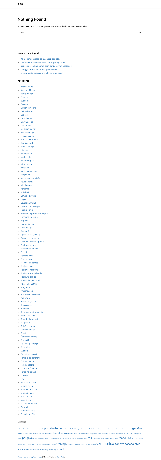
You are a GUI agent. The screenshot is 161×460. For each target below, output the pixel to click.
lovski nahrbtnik (79, 433)
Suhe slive (25, 347)
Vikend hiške (27, 386)
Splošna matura (28, 326)
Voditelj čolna (27, 393)
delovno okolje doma (33, 429)
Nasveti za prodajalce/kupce (34, 213)
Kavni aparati (27, 181)
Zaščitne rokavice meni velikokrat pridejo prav (43, 62)
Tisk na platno (27, 365)
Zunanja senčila (28, 414)
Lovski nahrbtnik (28, 203)
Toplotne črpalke (29, 368)
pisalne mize (45, 438)
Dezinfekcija (26, 118)
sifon (19, 444)
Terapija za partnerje (30, 358)
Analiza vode (27, 86)
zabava (119, 444)
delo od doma (22, 429)
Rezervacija (26, 305)
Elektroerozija (27, 132)
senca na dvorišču (137, 438)
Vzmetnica (26, 400)
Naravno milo (27, 210)
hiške (26, 433)
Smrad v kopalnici (29, 319)
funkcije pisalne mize (111, 429)
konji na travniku (47, 433)
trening (61, 444)
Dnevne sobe (27, 122)
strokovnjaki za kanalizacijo (42, 444)
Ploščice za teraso (29, 262)
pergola (27, 438)
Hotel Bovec (26, 153)
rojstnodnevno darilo (99, 438)
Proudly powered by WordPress (30, 457)
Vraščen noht (27, 396)
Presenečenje (27, 291)
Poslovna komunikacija (31, 273)
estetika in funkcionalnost (96, 429)
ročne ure (124, 438)
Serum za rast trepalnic (32, 312)
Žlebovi (24, 407)
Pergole (24, 252)
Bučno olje (26, 100)
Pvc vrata (25, 298)
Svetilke (24, 350)
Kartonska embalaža (30, 178)
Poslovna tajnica (28, 277)
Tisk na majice (27, 361)
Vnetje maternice (29, 389)
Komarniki (25, 188)
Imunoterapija (27, 160)
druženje (56, 428)
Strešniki (25, 340)
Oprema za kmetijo (30, 238)
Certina (24, 104)
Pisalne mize (26, 259)
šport (60, 449)
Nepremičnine (27, 224)
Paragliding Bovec (29, 248)
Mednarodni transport (31, 206)
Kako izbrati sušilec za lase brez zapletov (40, 59)
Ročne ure (25, 308)
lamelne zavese (63, 433)
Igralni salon (26, 157)
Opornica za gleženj (30, 234)
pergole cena (36, 438)
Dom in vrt (26, 125)
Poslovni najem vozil (30, 280)
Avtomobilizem (28, 90)
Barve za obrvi (27, 93)
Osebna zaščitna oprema (32, 241)
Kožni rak (25, 192)
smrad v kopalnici (27, 444)
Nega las (25, 220)
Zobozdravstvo (28, 410)
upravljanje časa (71, 444)
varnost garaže (82, 444)
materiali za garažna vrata (92, 433)
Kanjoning (25, 174)
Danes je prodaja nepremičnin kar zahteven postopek (46, 66)
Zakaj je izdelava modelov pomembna (39, 69)
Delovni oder (27, 111)
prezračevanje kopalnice (79, 438)
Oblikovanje (26, 227)
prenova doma (66, 438)
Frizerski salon (27, 136)
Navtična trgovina (29, 217)
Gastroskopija (27, 146)
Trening (24, 375)
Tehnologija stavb (29, 354)
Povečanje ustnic (29, 284)
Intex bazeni (26, 164)
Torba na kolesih (28, 372)
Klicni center (26, 185)
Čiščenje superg (28, 108)
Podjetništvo (27, 266)
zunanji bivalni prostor (35, 450)
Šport (23, 333)
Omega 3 (25, 231)
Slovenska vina (28, 315)
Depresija (25, 115)
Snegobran (26, 322)
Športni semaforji (29, 336)
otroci (129, 433)
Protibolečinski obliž (30, 294)
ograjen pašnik (120, 433)
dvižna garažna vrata (80, 429)
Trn (22, 379)
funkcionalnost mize (125, 429)
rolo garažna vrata (112, 438)
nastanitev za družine (108, 433)
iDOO (20, 4)
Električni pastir (28, 129)
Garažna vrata (27, 143)
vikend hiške (92, 444)
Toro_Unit (60, 457)
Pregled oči (26, 287)
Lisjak (23, 199)
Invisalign (25, 167)
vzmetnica (105, 443)
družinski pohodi (67, 429)
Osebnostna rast (28, 245)
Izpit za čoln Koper (29, 171)
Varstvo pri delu (28, 382)
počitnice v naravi (55, 438)
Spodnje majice (28, 329)
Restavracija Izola (29, 301)
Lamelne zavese (28, 196)
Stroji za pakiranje (29, 343)
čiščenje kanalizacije (49, 450)
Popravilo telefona (29, 269)
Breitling (24, 97)
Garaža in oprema (29, 139)
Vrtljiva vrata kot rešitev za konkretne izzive (42, 73)
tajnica (54, 444)
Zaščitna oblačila (29, 403)
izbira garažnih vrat (35, 433)
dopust (45, 428)
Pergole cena (27, 255)
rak (90, 438)
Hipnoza (25, 150)
